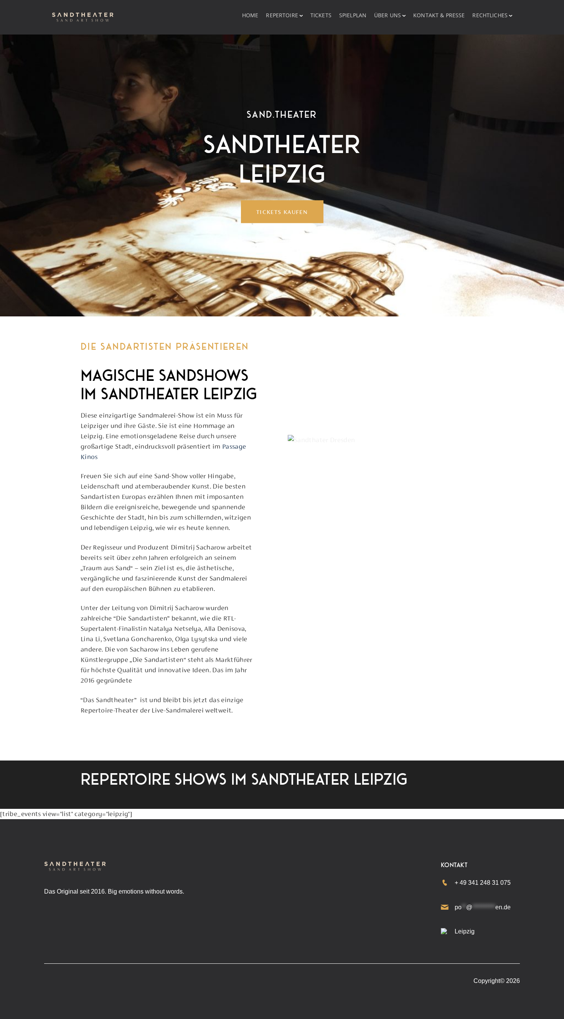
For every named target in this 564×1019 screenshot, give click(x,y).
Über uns (387, 15)
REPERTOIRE (282, 15)
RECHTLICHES (490, 15)
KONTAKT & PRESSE (439, 15)
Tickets (320, 15)
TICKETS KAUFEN (282, 211)
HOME (250, 15)
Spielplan (352, 15)
